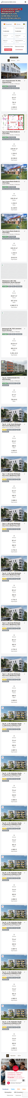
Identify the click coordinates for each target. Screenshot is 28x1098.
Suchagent (8, 49)
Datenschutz (10, 1095)
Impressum (18, 1095)
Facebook (5, 1089)
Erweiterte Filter (8, 46)
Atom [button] (24, 1089)
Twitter (13, 1089)
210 (18, 60)
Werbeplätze (8, 1092)
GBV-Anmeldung (18, 1092)
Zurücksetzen (19, 49)
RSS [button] (18, 1089)
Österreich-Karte (19, 46)
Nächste (13, 60)
